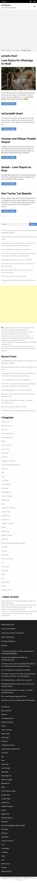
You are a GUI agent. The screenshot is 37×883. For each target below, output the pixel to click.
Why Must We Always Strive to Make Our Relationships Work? (19, 238)
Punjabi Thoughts (7, 523)
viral (2, 578)
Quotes (3, 527)
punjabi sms (5, 519)
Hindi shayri (5, 453)
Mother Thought (6, 496)
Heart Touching (6, 445)
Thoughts (4, 570)
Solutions (4, 551)
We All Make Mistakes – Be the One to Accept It (16, 260)
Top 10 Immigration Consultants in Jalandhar (15, 249)
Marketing (4, 488)
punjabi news (5, 512)
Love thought (5, 484)
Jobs (2, 473)
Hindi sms (4, 457)
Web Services (5, 582)
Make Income (11, 597)
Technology (5, 566)
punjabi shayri (5, 516)
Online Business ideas (8, 508)
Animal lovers (5, 422)
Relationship (5, 531)
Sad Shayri (4, 539)
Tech (2, 563)
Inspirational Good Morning (10, 465)
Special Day (5, 555)
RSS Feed (4, 645)
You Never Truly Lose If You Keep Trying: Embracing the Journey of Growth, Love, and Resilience (18, 254)
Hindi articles (5, 449)
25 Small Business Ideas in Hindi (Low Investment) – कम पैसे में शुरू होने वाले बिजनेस (19, 231)
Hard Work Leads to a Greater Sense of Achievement (18, 280)
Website (4, 586)
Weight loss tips (6, 590)
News (3, 504)
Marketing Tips (6, 492)
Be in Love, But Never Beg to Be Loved (13, 276)
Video (3, 574)
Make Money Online (7, 625)
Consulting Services (7, 433)
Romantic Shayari (6, 535)
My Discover (6, 5)
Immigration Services (8, 461)
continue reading (9, 104)
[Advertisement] (18, 29)
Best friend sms (6, 426)
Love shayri (5, 480)
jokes (3, 476)
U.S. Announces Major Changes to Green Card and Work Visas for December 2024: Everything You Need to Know (18, 348)
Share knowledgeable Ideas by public (13, 543)
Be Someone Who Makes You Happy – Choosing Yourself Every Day (17, 271)
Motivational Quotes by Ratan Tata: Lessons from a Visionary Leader (18, 265)
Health (3, 441)
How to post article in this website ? (12, 633)
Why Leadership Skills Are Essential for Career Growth (18, 605)
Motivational (5, 500)
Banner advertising (7, 637)
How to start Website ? (8, 629)
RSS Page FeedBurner (8, 641)
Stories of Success (7, 559)
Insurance (4, 469)
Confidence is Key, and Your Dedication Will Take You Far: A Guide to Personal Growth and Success (18, 244)
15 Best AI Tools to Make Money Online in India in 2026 (19, 611)
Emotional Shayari (7, 437)
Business (4, 430)
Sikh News (4, 547)
